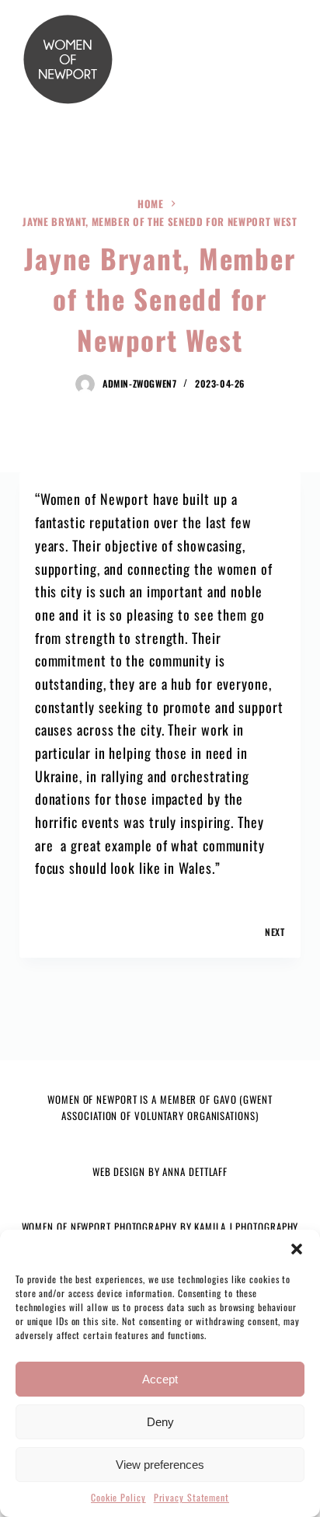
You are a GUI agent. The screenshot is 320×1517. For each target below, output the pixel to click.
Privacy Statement (191, 1497)
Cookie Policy (118, 1497)
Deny (160, 1421)
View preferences (160, 1464)
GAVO (225, 1099)
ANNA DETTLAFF (195, 1171)
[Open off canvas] (277, 59)
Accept (160, 1379)
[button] (296, 1249)
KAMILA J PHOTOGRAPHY (246, 1226)
